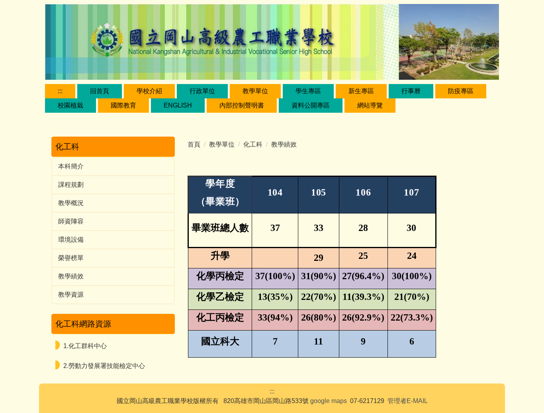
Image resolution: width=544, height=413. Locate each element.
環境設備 (71, 239)
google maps (328, 400)
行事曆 (411, 91)
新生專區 (361, 91)
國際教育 (123, 105)
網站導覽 (370, 105)
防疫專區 (461, 91)
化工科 (252, 144)
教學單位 (222, 144)
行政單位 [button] (202, 91)
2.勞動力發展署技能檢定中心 (104, 365)
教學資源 (71, 294)
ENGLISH (178, 105)
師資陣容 (71, 221)
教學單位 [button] (255, 91)
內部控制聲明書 (241, 105)
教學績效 (71, 276)
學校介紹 (149, 91)
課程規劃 (71, 184)
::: (60, 91)
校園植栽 (70, 105)
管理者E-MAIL (407, 400)
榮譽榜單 (71, 257)
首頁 (194, 144)
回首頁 (99, 91)
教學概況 (71, 203)
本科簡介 (71, 166)
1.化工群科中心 (85, 346)
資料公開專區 (311, 105)
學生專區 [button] (308, 91)
